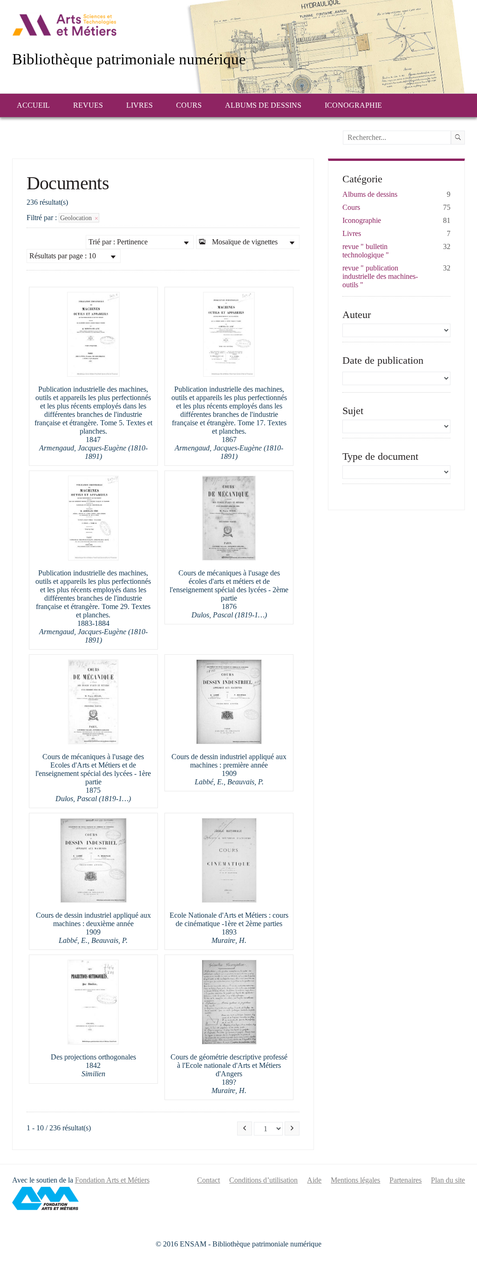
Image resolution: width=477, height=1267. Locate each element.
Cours (189, 105)
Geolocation (77, 218)
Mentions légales (355, 1180)
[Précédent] (244, 1128)
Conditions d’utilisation (263, 1180)
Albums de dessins (263, 105)
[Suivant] (292, 1128)
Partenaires (405, 1180)
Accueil (33, 105)
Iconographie (353, 105)
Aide (314, 1180)
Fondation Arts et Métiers (112, 1180)
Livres (139, 105)
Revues (88, 105)
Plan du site (448, 1180)
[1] (458, 138)
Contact (208, 1180)
